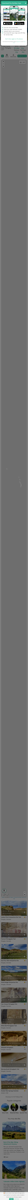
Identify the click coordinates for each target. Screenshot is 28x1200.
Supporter (18, 41)
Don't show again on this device (14, 39)
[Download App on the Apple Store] (8, 24)
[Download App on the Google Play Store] (19, 22)
